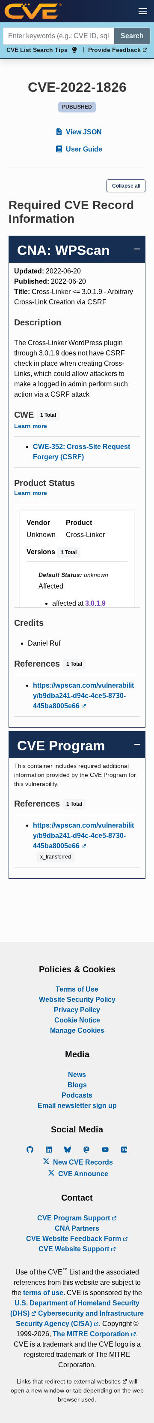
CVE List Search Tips (37, 49)
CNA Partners (77, 1228)
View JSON (83, 132)
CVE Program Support (74, 1218)
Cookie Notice (77, 1020)
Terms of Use (77, 989)
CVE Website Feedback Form (74, 1238)
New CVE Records (82, 1162)
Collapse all (126, 186)
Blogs (77, 1085)
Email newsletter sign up (77, 1105)
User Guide (83, 149)
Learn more (30, 425)
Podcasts (77, 1095)
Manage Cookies (77, 1030)
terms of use (43, 1292)
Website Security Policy (77, 999)
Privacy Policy (77, 1009)
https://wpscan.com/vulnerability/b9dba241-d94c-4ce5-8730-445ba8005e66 (83, 696)
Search (132, 35)
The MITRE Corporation (92, 1334)
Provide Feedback (115, 49)
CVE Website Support (74, 1249)
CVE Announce (82, 1173)
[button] (142, 11)
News (77, 1074)
